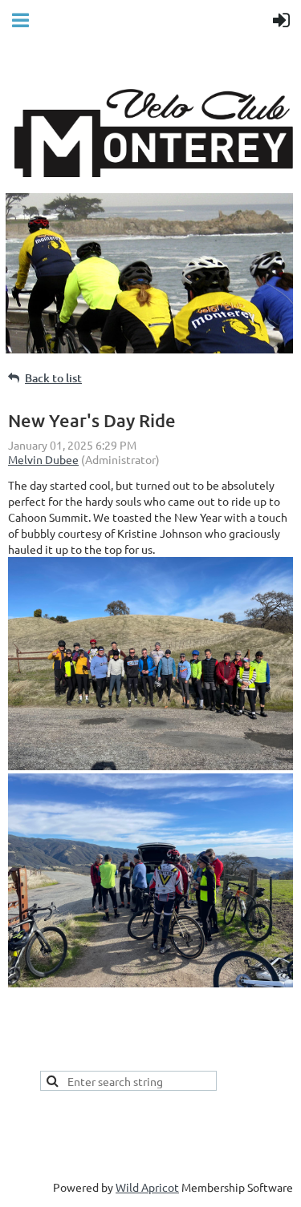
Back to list (53, 378)
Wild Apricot (147, 1187)
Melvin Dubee (43, 459)
